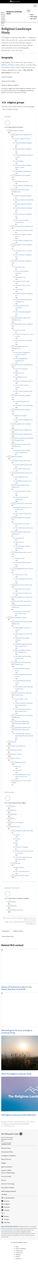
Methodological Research (8, 1191)
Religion (3, 1163)
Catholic (14, 742)
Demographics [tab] (5, 931)
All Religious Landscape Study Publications (18, 1115)
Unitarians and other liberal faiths (24, 830)
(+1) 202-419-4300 (6, 1143)
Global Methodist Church (21, 181)
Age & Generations (6, 1167)
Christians (8, 117)
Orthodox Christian (17, 750)
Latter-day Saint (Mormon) (19, 746)
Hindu (13, 818)
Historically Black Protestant (19, 617)
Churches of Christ (20, 330)
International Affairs (7, 1152)
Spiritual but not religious (21, 847)
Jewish (14, 806)
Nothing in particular (17, 910)
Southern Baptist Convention (22, 139)
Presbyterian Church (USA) (22, 524)
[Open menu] (35, 5)
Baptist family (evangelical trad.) (24, 135)
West (22, 65)
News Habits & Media (7, 1187)
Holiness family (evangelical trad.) (24, 365)
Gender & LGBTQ (6, 1170)
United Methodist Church (21, 477)
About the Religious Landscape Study (16, 1073)
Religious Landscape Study (14, 12)
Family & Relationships (8, 1173)
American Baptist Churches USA (23, 465)
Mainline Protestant (17, 456)
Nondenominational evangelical (23, 196)
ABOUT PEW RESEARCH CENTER (9, 1226)
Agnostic (14, 906)
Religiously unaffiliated (12, 888)
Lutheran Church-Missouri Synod (24, 230)
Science (3, 1180)
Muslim (14, 810)
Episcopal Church (19, 538)
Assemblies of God (20, 267)
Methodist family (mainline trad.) (24, 473)
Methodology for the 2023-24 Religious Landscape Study (16, 1031)
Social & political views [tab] (8, 936)
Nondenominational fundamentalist (24, 200)
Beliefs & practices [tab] (18, 931)
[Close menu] (28, 10)
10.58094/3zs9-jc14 (9, 1126)
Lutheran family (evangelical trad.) (24, 226)
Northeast (11, 65)
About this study (16, 50)
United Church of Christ (21, 575)
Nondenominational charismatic (23, 204)
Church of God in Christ (21, 699)
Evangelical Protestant (18, 130)
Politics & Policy (6, 1148)
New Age (18, 863)
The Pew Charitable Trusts (26, 1235)
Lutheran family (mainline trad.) (24, 503)
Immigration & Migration (8, 1155)
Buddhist (14, 814)
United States (5, 67)
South (17, 65)
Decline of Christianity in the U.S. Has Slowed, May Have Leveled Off (16, 988)
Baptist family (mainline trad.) (23, 460)
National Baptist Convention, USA (23, 634)
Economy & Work (6, 1176)
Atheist (14, 901)
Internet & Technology (7, 1184)
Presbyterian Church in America (23, 251)
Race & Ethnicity (6, 1159)
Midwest (4, 65)
